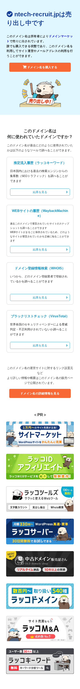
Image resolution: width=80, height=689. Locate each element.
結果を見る (40, 192)
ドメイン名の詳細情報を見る (39, 393)
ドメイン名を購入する (42, 67)
